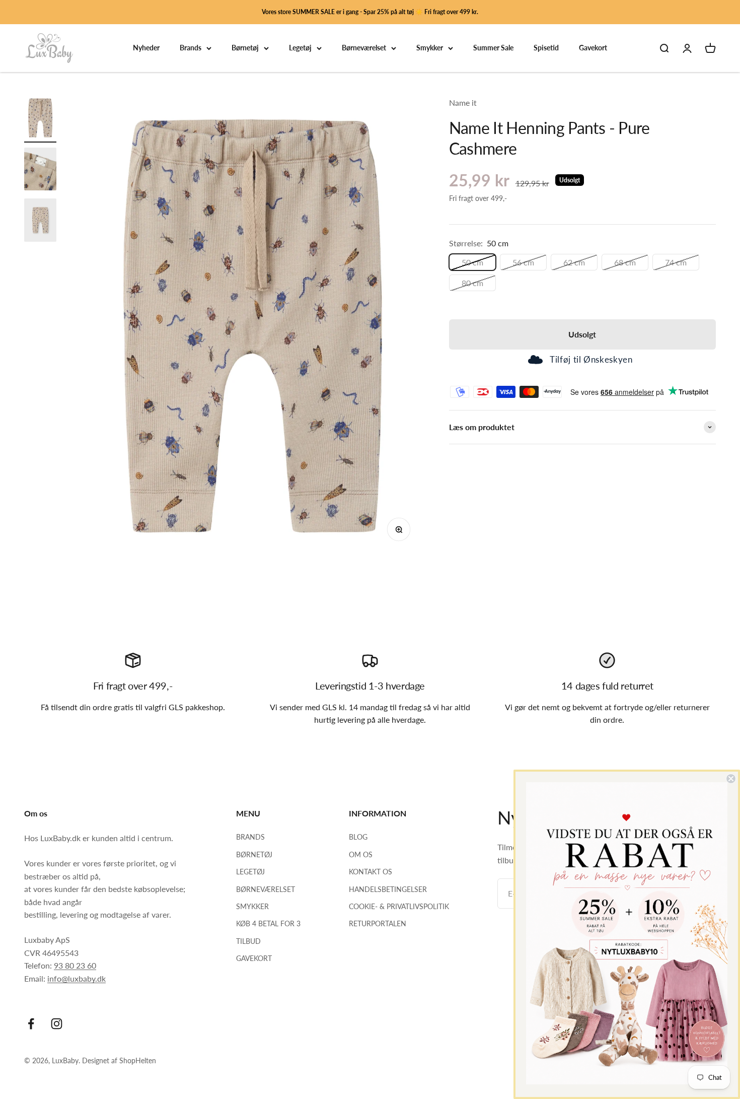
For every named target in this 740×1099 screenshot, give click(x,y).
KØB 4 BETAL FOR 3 (268, 923)
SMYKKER (252, 906)
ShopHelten (137, 1060)
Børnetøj (245, 48)
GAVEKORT (254, 958)
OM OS (361, 854)
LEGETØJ (250, 871)
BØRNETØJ (254, 854)
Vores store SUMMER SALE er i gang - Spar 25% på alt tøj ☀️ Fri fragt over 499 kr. (370, 12)
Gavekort (593, 48)
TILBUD (248, 941)
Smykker (429, 48)
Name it (463, 102)
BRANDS (250, 837)
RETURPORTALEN (377, 923)
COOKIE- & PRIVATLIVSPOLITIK (399, 906)
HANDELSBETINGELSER (388, 889)
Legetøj (300, 48)
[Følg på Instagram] (56, 1024)
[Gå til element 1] (40, 119)
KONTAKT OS (370, 871)
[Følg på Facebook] (31, 1024)
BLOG (358, 837)
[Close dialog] (731, 779)
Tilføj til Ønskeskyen (591, 360)
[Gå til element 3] (40, 221)
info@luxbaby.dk (76, 978)
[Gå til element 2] (40, 171)
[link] (626, 933)
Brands (190, 48)
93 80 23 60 (75, 965)
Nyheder (146, 48)
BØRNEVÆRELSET (265, 889)
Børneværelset (364, 48)
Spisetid (546, 48)
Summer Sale (493, 48)
